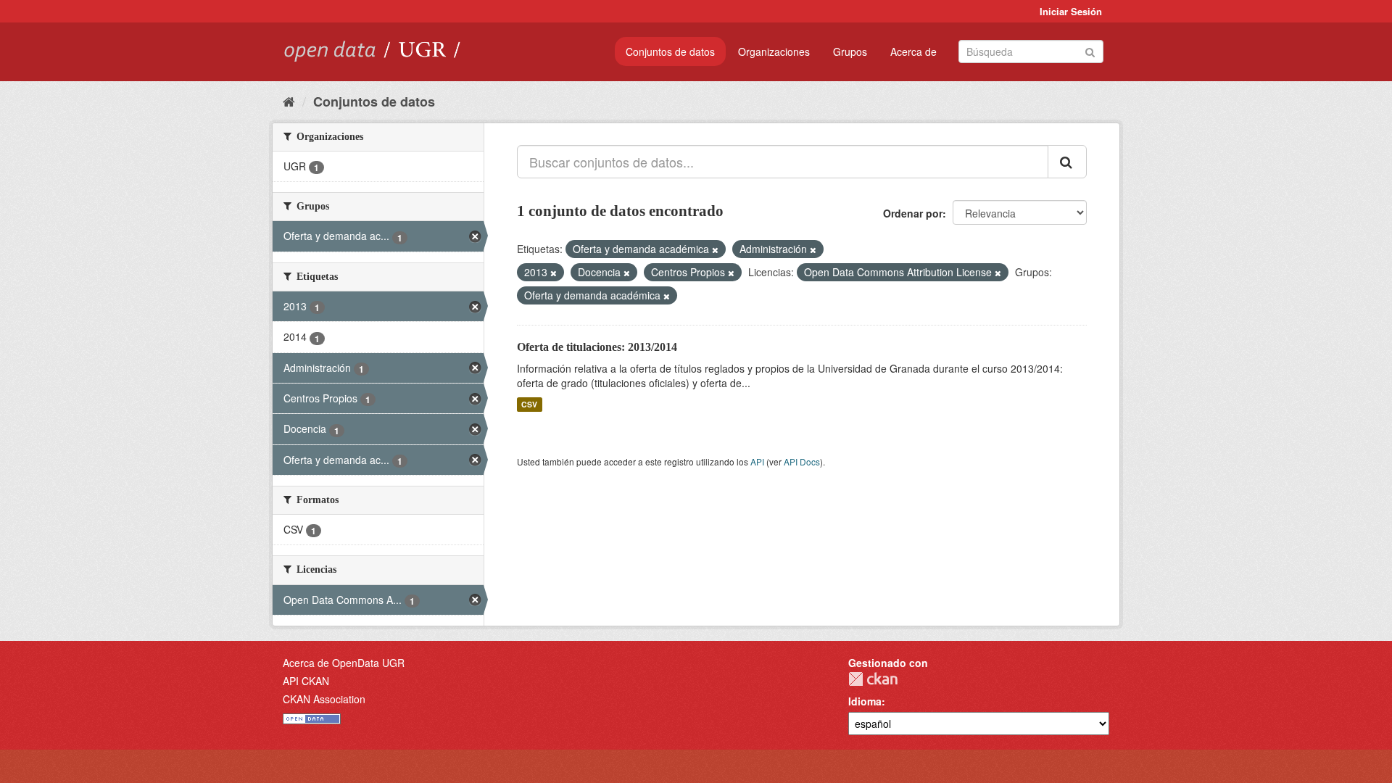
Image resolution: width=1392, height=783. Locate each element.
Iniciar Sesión (1071, 11)
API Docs (802, 461)
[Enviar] (1090, 50)
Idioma (865, 701)
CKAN (873, 679)
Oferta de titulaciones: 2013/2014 (597, 347)
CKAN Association (324, 699)
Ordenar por (912, 213)
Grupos (850, 51)
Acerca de (913, 51)
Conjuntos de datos (670, 51)
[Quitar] (715, 249)
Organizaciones (774, 51)
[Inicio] (289, 100)
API (757, 461)
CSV (529, 404)
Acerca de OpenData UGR (344, 662)
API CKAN (306, 681)
